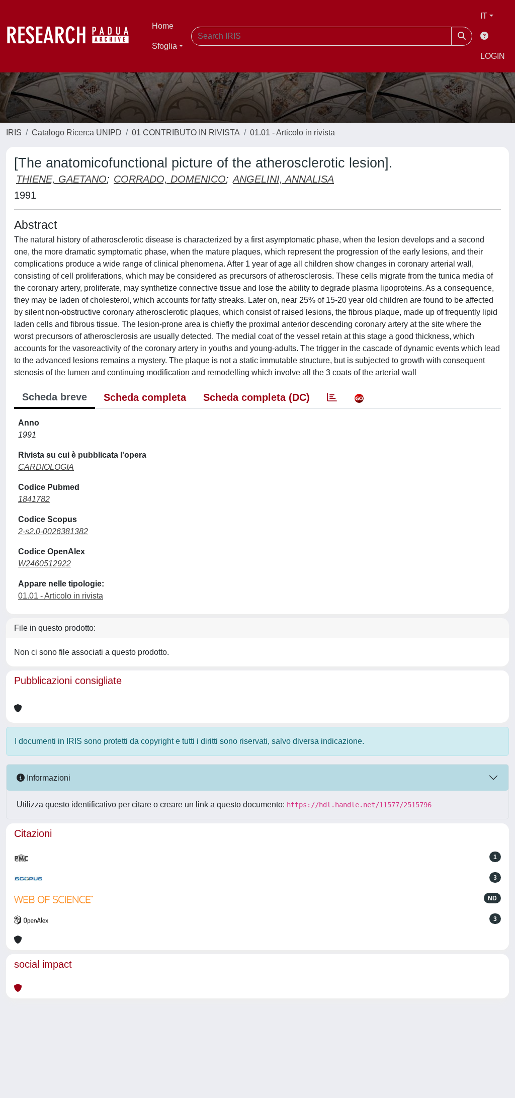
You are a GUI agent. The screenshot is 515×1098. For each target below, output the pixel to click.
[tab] (332, 397)
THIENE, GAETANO (61, 179)
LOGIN (492, 56)
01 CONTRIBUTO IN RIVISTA (186, 132)
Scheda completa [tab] (145, 397)
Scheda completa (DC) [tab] (256, 397)
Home (163, 26)
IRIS (14, 132)
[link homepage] (73, 36)
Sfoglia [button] (164, 46)
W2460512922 (44, 563)
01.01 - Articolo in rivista (292, 132)
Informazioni (47, 778)
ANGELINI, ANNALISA (283, 179)
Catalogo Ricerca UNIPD (77, 132)
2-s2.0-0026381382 (53, 531)
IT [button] (483, 16)
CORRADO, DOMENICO (170, 179)
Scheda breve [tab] (54, 396)
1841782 (34, 499)
